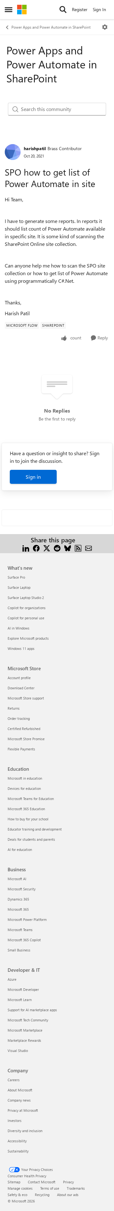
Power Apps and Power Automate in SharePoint (51, 27)
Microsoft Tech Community (28, 1020)
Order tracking (19, 718)
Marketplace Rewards (24, 1040)
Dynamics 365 (18, 899)
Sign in (33, 476)
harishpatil (35, 148)
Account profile (19, 677)
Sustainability (18, 1151)
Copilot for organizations (27, 607)
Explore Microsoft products (28, 638)
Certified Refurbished (24, 728)
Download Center (21, 688)
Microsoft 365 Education (26, 808)
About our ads (68, 1194)
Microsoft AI (17, 878)
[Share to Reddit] (57, 547)
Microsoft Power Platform (27, 919)
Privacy (68, 1182)
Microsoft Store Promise (26, 738)
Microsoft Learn (20, 999)
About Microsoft (20, 1090)
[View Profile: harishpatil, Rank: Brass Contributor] (13, 152)
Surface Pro (16, 577)
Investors (15, 1120)
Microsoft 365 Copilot (24, 939)
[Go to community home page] (22, 9)
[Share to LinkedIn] (25, 547)
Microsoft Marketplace (25, 1030)
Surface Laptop (19, 587)
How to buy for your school (28, 819)
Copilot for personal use (26, 618)
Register (79, 9)
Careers (14, 1079)
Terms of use (49, 1188)
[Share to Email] (88, 547)
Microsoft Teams (20, 929)
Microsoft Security (21, 889)
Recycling (42, 1194)
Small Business (19, 950)
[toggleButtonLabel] (104, 27)
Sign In (99, 9)
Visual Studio (18, 1050)
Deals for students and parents (31, 839)
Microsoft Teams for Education (31, 798)
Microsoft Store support (26, 698)
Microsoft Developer (23, 989)
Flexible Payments (21, 749)
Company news (19, 1100)
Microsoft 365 (18, 909)
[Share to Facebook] (36, 547)
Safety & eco (17, 1194)
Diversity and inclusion (25, 1130)
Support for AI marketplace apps (32, 1009)
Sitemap (14, 1182)
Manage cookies (20, 1188)
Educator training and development (35, 829)
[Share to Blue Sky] (67, 547)
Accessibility (17, 1140)
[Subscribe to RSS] (78, 547)
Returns (14, 708)
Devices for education (24, 788)
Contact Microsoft (41, 1182)
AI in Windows (18, 628)
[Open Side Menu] (9, 9)
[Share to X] (46, 547)
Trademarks (76, 1188)
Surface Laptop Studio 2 (26, 597)
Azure (12, 979)
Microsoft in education (25, 778)
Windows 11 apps (21, 648)
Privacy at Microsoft (23, 1110)
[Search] (63, 9)
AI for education (20, 849)
